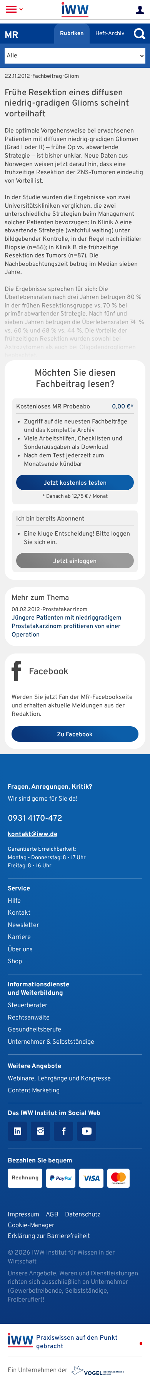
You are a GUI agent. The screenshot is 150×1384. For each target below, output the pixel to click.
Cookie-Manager (31, 1225)
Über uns (20, 950)
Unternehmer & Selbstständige (51, 1042)
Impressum (23, 1215)
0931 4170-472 (35, 819)
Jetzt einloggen (75, 561)
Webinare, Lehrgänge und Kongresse (59, 1079)
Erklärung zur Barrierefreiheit (49, 1236)
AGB (52, 1215)
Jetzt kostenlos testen (75, 483)
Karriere (19, 937)
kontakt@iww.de (32, 834)
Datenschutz (82, 1215)
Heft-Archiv (109, 33)
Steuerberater (27, 1005)
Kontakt (19, 913)
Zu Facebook (75, 735)
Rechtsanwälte (29, 1018)
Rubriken (72, 33)
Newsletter (23, 925)
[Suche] (137, 34)
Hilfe (14, 901)
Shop (15, 961)
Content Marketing (34, 1091)
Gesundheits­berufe (34, 1030)
